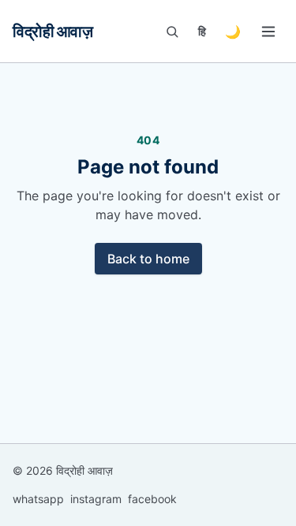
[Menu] (268, 32)
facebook (152, 498)
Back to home (148, 259)
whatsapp (38, 498)
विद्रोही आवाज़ (52, 31)
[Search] (172, 31)
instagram (96, 498)
